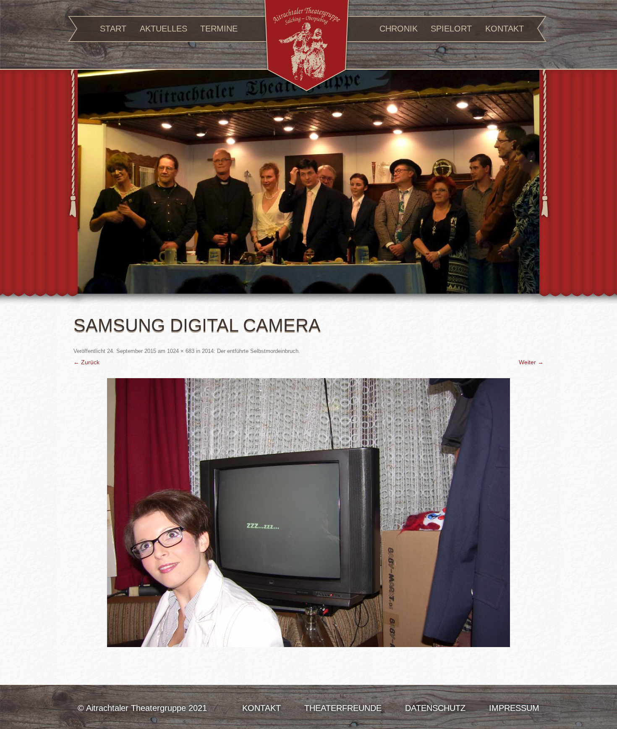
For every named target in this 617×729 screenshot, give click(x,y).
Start (113, 28)
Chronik (398, 28)
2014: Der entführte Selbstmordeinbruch (250, 351)
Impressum (514, 708)
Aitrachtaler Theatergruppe (306, 47)
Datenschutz (435, 708)
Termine (219, 28)
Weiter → (531, 362)
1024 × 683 (180, 351)
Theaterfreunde (343, 708)
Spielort (451, 28)
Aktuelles (163, 28)
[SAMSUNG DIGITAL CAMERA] (308, 512)
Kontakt (504, 28)
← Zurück (86, 362)
